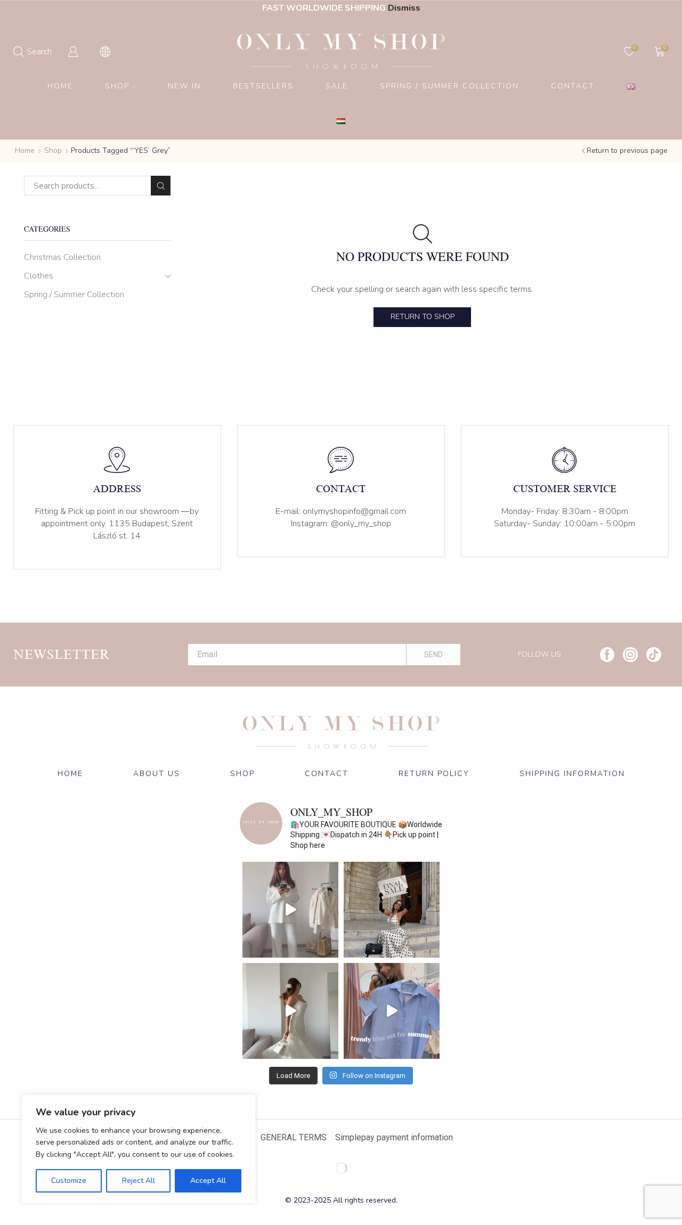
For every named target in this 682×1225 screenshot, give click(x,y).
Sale (337, 86)
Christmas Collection (62, 257)
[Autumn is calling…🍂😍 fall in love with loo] (290, 910)
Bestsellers (263, 86)
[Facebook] (607, 654)
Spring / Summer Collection (449, 86)
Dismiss (404, 8)
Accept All (208, 1180)
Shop (117, 86)
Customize (68, 1180)
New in (184, 86)
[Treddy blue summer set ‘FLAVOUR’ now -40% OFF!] (392, 1011)
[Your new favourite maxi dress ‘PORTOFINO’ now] (290, 1011)
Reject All (138, 1180)
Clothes (38, 276)
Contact (573, 86)
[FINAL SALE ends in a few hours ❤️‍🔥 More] (392, 910)
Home (60, 86)
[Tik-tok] (653, 654)
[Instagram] (630, 654)
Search (160, 185)
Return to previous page (627, 150)
